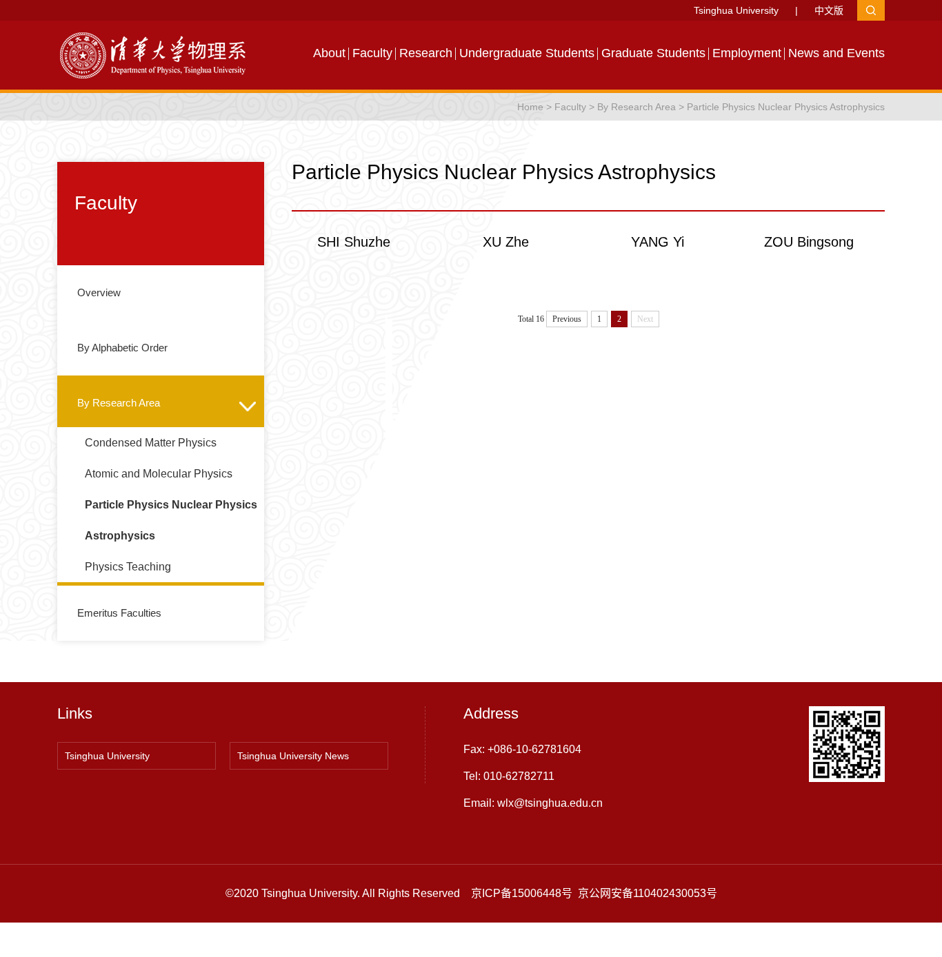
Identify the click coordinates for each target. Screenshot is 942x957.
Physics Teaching (128, 567)
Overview (97, 292)
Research (425, 53)
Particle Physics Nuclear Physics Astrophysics (786, 106)
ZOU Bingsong (809, 241)
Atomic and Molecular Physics (158, 474)
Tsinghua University (736, 10)
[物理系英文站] (160, 54)
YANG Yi (657, 241)
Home (530, 106)
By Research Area (636, 106)
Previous (566, 319)
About (329, 53)
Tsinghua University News (293, 755)
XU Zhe (506, 241)
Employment (746, 53)
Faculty (372, 53)
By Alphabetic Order (121, 347)
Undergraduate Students (526, 53)
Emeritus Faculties (117, 613)
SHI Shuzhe (353, 241)
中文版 (828, 10)
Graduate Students (653, 53)
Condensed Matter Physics (151, 443)
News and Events (836, 53)
